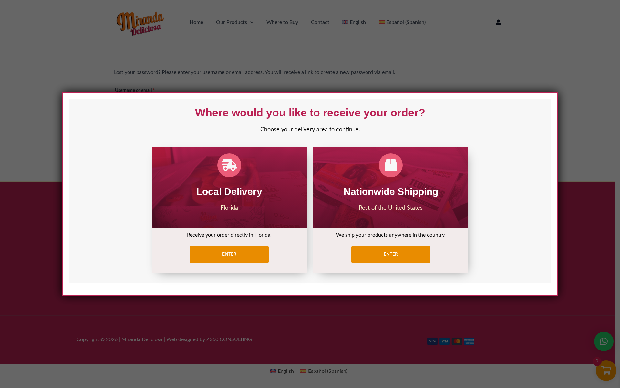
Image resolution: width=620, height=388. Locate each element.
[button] (229, 254)
